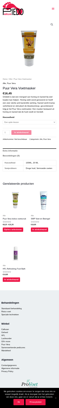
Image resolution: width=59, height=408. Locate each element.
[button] (51, 24)
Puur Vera (11, 83)
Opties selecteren (13, 229)
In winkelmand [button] (39, 229)
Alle (10, 79)
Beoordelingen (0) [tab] (11, 156)
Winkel (5, 323)
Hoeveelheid (8, 117)
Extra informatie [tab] (10, 151)
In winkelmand (21, 132)
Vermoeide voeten (44, 168)
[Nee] (55, 398)
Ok (19, 402)
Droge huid (30, 168)
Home (5, 79)
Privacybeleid (36, 402)
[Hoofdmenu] (53, 8)
